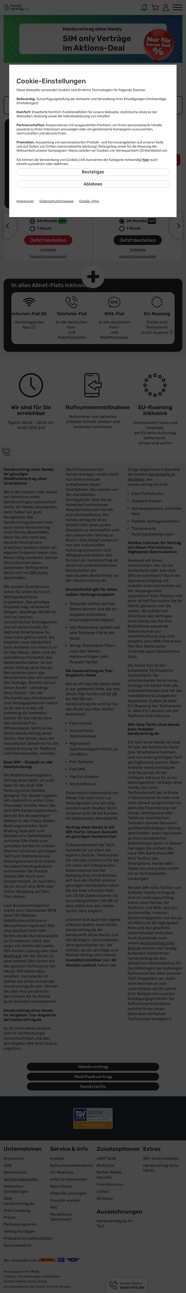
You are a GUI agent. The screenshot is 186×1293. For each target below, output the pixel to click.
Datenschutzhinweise (56, 201)
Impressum (25, 201)
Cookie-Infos (89, 201)
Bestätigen (93, 171)
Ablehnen (93, 184)
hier (146, 160)
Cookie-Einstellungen (51, 81)
